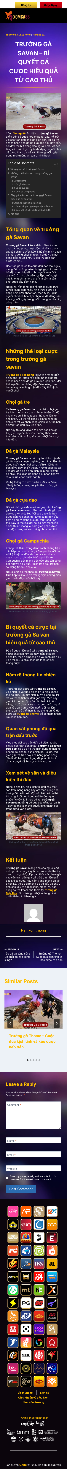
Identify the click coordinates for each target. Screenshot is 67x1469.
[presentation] (33, 1009)
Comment (14, 1104)
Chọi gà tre (20, 180)
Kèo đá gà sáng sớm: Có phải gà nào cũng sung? (17, 954)
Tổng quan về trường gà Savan (27, 169)
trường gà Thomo (28, 713)
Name (12, 1140)
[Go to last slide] (10, 1023)
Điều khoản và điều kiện (33, 1397)
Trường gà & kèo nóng (20, 374)
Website (12, 1168)
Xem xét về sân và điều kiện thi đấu (33, 210)
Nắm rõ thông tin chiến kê (28, 203)
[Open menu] (59, 16)
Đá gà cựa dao (23, 188)
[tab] (27, 1060)
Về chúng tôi (26, 1392)
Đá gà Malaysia (23, 184)
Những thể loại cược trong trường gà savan (31, 175)
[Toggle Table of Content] (53, 164)
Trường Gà (38, 35)
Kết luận (15, 213)
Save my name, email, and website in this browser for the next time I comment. (33, 1178)
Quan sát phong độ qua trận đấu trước (35, 206)
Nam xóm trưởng (33, 1402)
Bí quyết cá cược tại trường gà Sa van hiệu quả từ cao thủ (31, 197)
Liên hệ (44, 1392)
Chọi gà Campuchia (25, 191)
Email (11, 1154)
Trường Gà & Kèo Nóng (18, 35)
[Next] (57, 1023)
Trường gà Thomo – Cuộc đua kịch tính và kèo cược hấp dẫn (49, 954)
